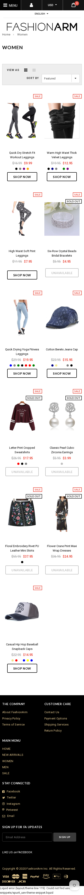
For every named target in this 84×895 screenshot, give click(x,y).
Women (22, 34)
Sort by (32, 78)
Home (6, 34)
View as (13, 70)
